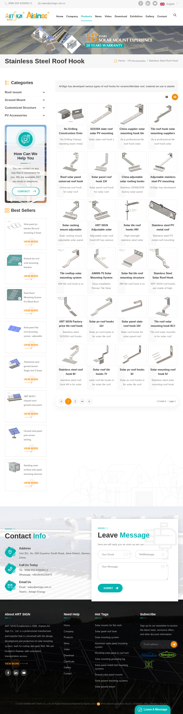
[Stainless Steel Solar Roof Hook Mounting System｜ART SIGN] (163, 258)
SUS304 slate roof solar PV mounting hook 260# (101, 131)
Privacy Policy (159, 704)
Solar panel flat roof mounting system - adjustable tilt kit (33, 332)
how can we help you (25, 156)
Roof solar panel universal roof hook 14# (71, 179)
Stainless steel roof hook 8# (71, 371)
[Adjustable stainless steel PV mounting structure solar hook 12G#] (163, 162)
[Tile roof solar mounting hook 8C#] (163, 306)
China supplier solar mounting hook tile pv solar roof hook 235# (132, 131)
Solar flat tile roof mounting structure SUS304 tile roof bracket (132, 276)
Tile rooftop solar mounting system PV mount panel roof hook (70, 276)
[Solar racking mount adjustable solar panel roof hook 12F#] (70, 210)
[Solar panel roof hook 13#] (101, 162)
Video (108, 16)
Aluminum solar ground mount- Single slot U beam (33, 366)
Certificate (69, 661)
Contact (162, 16)
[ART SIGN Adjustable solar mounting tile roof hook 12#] (101, 210)
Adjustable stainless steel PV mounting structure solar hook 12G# (162, 179)
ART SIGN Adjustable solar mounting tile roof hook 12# (101, 228)
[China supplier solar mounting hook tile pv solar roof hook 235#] (132, 114)
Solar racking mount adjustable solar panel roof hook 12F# (70, 228)
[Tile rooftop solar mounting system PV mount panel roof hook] (70, 258)
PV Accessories (137, 60)
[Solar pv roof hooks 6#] (132, 355)
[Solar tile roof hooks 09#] (132, 210)
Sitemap (137, 704)
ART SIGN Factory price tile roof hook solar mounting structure (71, 324)
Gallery (150, 16)
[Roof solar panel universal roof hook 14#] (70, 162)
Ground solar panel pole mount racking (33, 435)
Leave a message (155, 709)
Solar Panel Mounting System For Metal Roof (32, 297)
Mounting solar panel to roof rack (112, 653)
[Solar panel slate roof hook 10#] (132, 306)
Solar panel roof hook (106, 631)
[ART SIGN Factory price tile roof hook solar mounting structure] (70, 306)
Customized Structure (20, 107)
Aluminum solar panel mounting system (111, 645)
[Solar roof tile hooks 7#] (101, 355)
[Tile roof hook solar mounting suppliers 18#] (163, 114)
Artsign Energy (37, 591)
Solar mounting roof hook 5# (162, 371)
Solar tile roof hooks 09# (132, 227)
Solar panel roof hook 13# (102, 179)
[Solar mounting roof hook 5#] (163, 355)
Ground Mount (15, 100)
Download (121, 16)
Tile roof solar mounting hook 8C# (163, 323)
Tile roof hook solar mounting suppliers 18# (163, 131)
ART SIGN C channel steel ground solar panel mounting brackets (33, 401)
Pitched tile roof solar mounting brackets (31, 262)
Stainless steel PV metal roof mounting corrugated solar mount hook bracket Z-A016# (162, 228)
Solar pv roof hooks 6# (132, 371)
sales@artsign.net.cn (53, 3)
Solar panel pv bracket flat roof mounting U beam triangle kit (32, 229)
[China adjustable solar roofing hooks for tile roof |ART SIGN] (132, 162)
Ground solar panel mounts (109, 674)
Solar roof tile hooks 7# (101, 371)
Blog (128, 704)
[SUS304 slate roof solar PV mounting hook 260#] (101, 114)
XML (146, 704)
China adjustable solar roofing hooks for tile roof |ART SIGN (132, 179)
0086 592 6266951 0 (20, 3)
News (98, 16)
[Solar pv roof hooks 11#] (101, 306)
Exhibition (136, 16)
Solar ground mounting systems (111, 680)
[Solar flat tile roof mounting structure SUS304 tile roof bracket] (132, 258)
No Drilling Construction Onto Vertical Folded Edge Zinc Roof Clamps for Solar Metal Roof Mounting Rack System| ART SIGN (70, 131)
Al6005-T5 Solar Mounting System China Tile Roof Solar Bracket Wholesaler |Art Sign (101, 276)
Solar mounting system (107, 637)
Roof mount (13, 92)
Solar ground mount (105, 686)
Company (72, 16)
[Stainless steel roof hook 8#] (70, 355)
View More (31, 241)
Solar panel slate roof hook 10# (132, 323)
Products (86, 16)
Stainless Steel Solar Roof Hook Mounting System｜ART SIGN (162, 276)
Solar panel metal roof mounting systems (111, 667)
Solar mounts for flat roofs (108, 625)
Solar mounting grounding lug (110, 659)
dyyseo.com (90, 704)
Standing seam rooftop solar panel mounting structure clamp (33, 470)
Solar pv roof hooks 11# (101, 323)
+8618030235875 (42, 574)
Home (59, 16)
